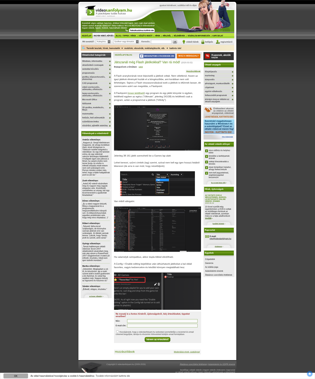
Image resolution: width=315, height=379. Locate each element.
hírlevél (167, 36)
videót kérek (192, 42)
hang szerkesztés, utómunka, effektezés (92, 94)
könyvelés (210, 79)
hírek (157, 36)
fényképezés (211, 72)
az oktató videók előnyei (186, 372)
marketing (209, 75)
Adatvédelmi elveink (214, 271)
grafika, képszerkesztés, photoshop (93, 78)
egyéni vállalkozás (213, 91)
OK (15, 376)
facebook (227, 137)
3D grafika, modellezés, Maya (93, 108)
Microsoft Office (89, 99)
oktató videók (196, 370)
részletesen (218, 246)
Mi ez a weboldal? (188, 56)
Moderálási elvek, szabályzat (187, 352)
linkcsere (221, 370)
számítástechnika (90, 121)
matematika (87, 114)
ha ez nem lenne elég (218, 183)
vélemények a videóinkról (223, 372)
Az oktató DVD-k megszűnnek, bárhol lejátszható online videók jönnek (216, 198)
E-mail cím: (121, 325)
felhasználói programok (216, 95)
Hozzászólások (193, 71)
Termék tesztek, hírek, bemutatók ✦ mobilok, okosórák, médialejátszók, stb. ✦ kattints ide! (133, 48)
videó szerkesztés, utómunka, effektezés (92, 88)
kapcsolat (217, 36)
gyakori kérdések (168, 5)
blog (129, 55)
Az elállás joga (211, 267)
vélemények (179, 36)
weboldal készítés (90, 69)
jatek (141, 67)
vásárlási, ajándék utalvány (95, 125)
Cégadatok (210, 259)
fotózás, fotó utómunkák (93, 118)
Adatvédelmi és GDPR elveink (221, 364)
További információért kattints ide (113, 375)
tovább (208, 218)
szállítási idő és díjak (187, 5)
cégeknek (209, 87)
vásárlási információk (199, 36)
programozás (88, 73)
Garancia (209, 263)
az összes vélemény (95, 296)
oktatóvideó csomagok (93, 65)
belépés (209, 42)
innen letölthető (136, 93)
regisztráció (226, 42)
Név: (118, 321)
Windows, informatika (92, 61)
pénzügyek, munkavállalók (217, 83)
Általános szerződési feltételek (218, 275)
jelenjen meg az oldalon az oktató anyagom (217, 100)
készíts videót (145, 36)
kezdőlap (86, 36)
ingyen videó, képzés (103, 36)
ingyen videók (209, 370)
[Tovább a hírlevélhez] (142, 30)
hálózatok (86, 103)
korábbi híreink (218, 224)
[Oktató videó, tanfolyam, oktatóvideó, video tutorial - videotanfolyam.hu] (108, 10)
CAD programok (89, 83)
